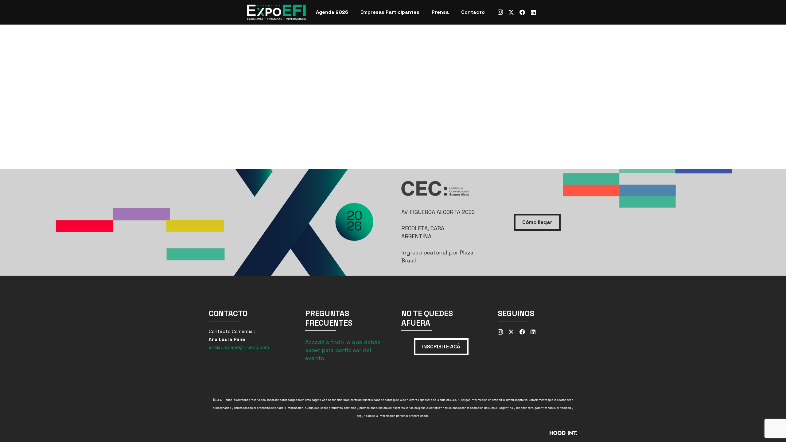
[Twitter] (511, 12)
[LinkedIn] (533, 12)
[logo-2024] (276, 12)
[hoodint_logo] (521, 435)
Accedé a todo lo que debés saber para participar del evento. (342, 350)
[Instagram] (500, 12)
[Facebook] (522, 12)
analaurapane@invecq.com (239, 347)
